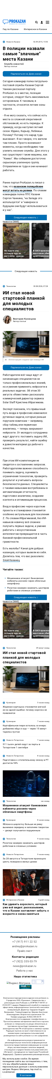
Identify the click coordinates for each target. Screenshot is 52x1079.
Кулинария (11, 703)
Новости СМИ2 (11, 221)
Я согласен (26, 1075)
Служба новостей (14, 64)
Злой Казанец (11, 560)
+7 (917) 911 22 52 (24, 941)
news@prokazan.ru (24, 966)
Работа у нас (24, 970)
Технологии (11, 286)
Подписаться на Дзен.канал (26, 73)
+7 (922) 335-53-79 (24, 961)
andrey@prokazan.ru (24, 946)
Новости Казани (13, 42)
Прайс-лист (24, 951)
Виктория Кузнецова (24, 318)
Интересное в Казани (15, 900)
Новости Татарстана (15, 740)
